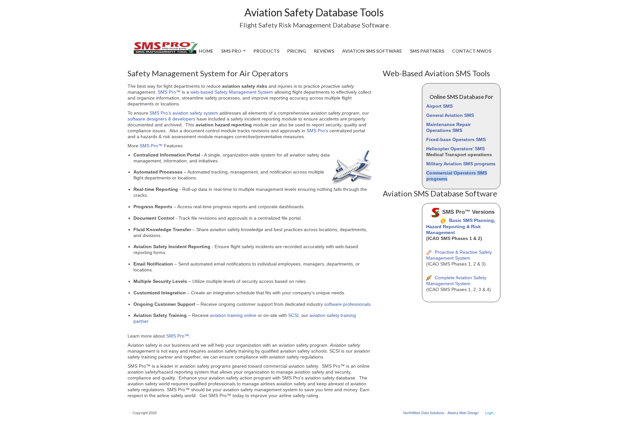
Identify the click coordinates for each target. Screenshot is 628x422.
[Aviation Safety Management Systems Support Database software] (166, 45)
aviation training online (234, 315)
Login (489, 412)
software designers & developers (161, 118)
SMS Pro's (317, 130)
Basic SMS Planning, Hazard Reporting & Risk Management (460, 226)
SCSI (293, 315)
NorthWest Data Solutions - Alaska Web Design (441, 412)
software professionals (347, 304)
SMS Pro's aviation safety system (183, 113)
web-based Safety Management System (231, 92)
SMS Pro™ (169, 92)
